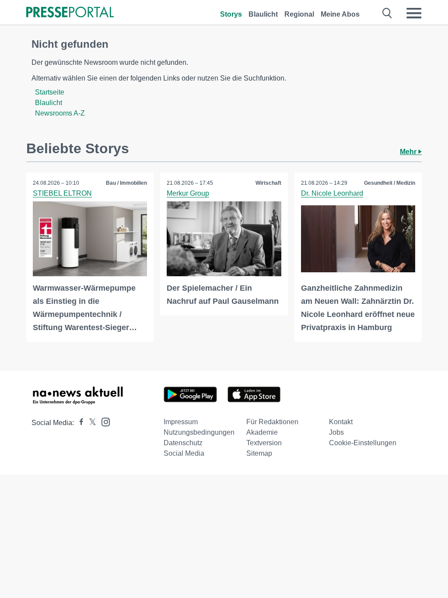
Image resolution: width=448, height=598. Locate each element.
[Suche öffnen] (387, 13)
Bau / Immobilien (126, 183)
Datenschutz (183, 443)
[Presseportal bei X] (90, 422)
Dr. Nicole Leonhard (332, 193)
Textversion (264, 443)
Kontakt (341, 422)
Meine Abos (340, 14)
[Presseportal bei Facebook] (79, 422)
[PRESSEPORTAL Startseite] (70, 13)
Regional (299, 14)
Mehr (409, 151)
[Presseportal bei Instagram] (103, 421)
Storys (231, 14)
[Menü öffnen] (414, 13)
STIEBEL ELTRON (62, 193)
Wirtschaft (268, 183)
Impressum (181, 422)
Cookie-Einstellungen (362, 443)
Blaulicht (263, 14)
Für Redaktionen (272, 422)
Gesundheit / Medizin (389, 183)
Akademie (262, 432)
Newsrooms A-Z (60, 113)
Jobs (336, 432)
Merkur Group (188, 193)
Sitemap (259, 453)
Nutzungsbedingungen (199, 432)
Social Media (184, 453)
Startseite (49, 92)
